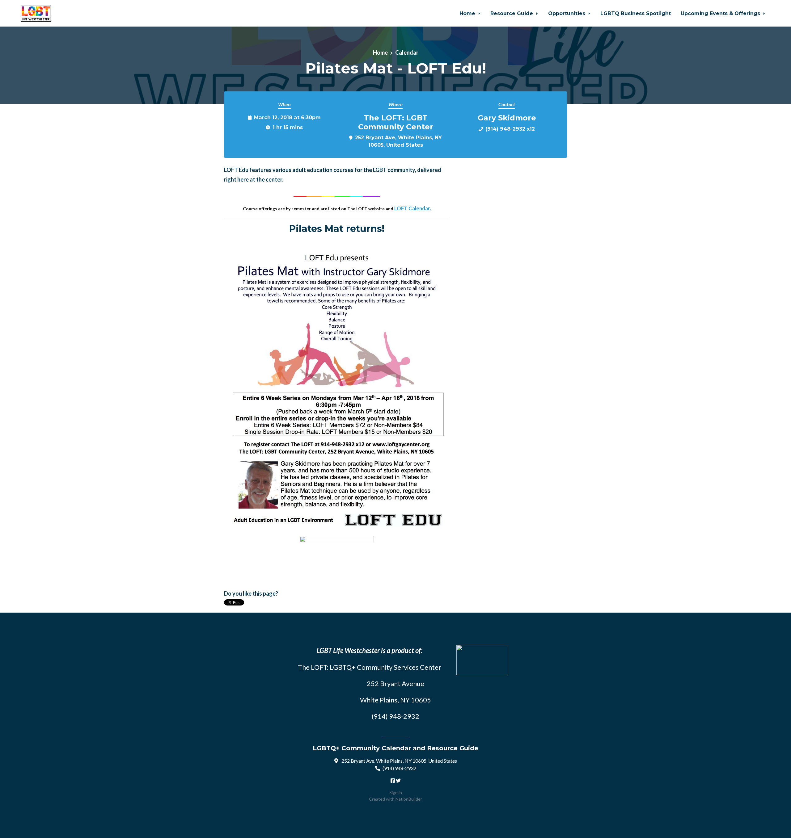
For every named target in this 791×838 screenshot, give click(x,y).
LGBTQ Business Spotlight (635, 13)
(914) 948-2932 (399, 768)
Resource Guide (512, 13)
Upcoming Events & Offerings (721, 13)
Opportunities (567, 13)
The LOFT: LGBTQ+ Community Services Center (369, 667)
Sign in (395, 792)
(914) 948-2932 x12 (510, 129)
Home (468, 13)
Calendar (406, 52)
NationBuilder (409, 799)
